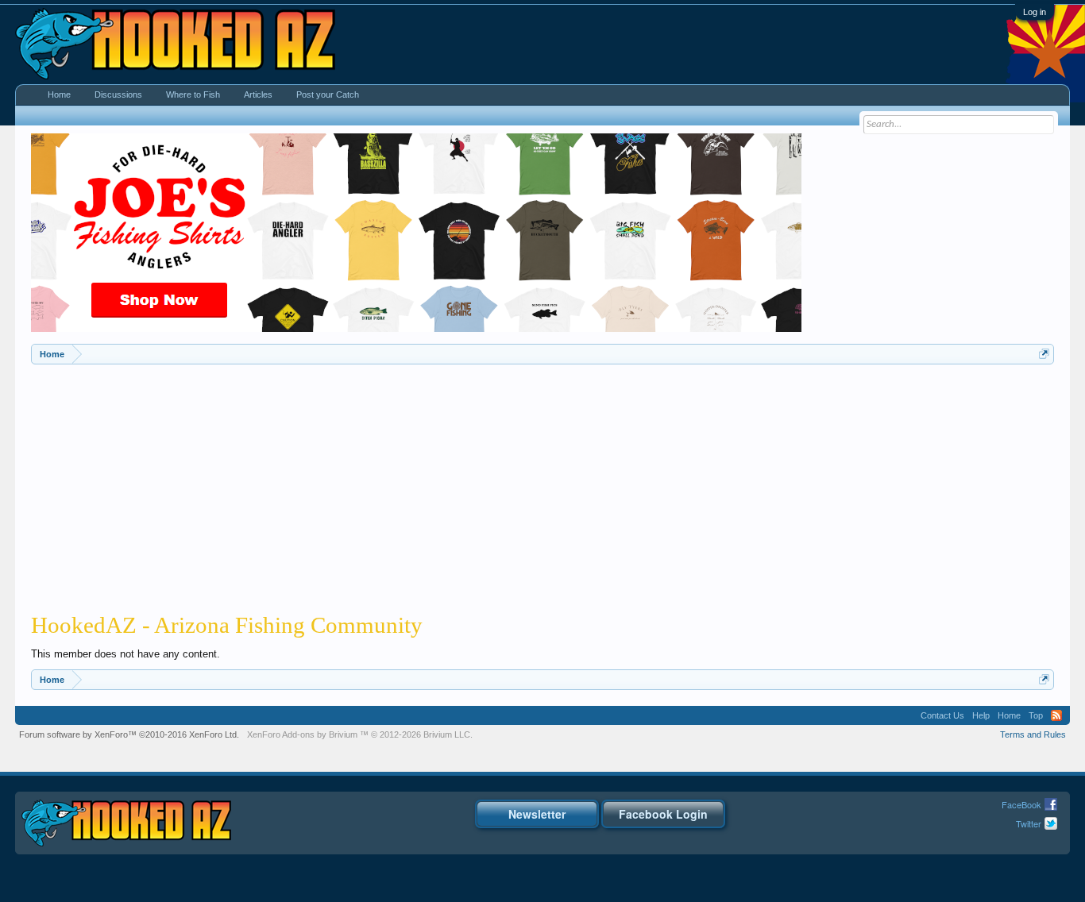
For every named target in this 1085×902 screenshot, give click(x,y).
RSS (1056, 715)
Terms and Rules (1033, 734)
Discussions (118, 94)
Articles (258, 94)
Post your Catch (327, 94)
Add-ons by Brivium (360, 734)
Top (1036, 715)
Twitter (1028, 823)
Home (59, 94)
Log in (1034, 12)
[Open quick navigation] (1044, 354)
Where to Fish (193, 94)
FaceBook (1021, 804)
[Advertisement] (542, 483)
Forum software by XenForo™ (129, 734)
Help (981, 715)
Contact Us (942, 715)
